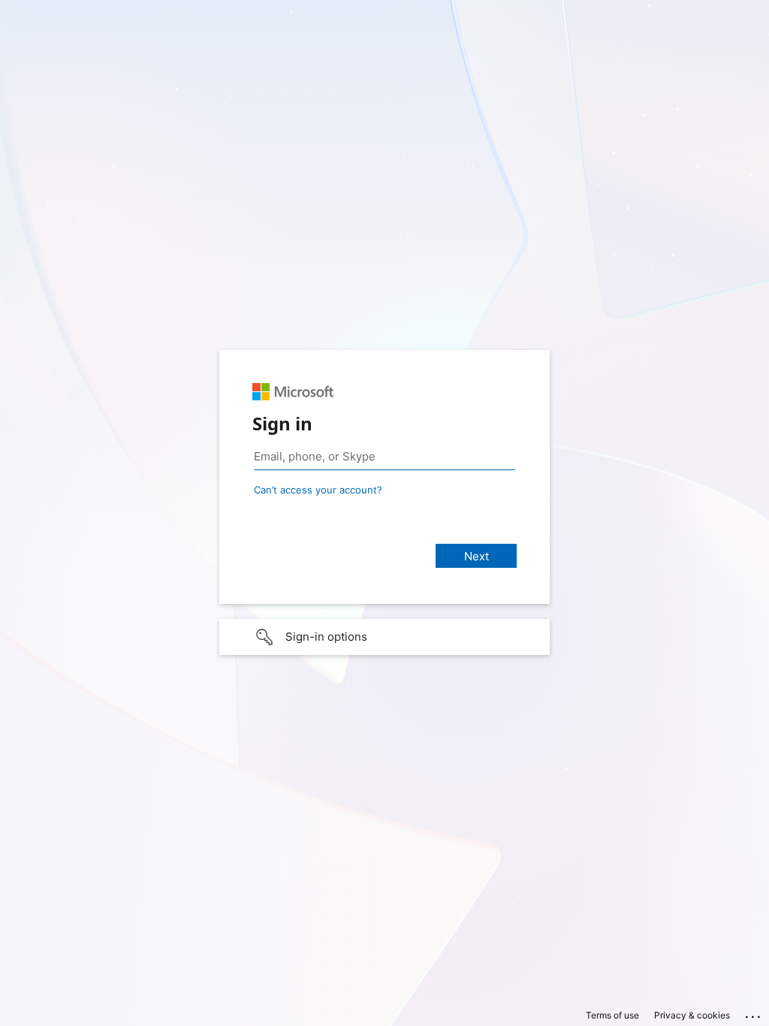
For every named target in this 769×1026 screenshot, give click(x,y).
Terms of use (612, 1015)
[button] (384, 637)
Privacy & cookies (692, 1015)
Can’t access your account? (318, 490)
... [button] (754, 1013)
